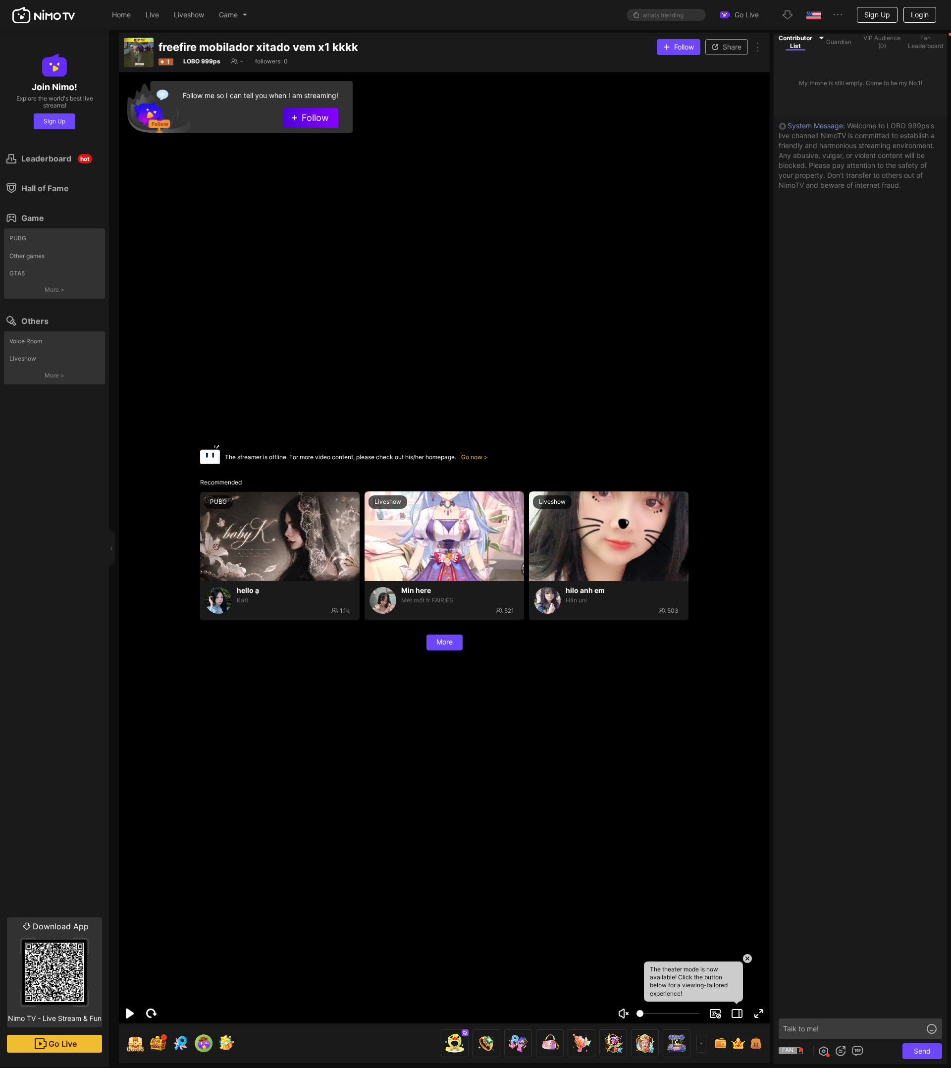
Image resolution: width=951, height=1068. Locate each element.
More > (54, 289)
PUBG (17, 238)
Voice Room (25, 341)
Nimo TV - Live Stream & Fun (55, 971)
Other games (27, 256)
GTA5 (17, 273)
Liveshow (22, 358)
